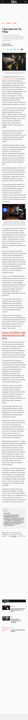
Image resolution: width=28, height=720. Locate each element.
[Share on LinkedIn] (11, 49)
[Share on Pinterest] (18, 49)
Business (12, 606)
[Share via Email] (22, 49)
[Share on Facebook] (7, 49)
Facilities (15, 23)
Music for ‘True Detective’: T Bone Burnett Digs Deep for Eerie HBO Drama (13, 335)
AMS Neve (8, 532)
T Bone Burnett (12, 536)
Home (3, 23)
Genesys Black (16, 532)
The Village (22, 536)
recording (5, 534)
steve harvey (13, 534)
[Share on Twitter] (4, 49)
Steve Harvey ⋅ (7, 44)
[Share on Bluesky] (15, 49)
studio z (4, 536)
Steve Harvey (7, 513)
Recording (9, 23)
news (12, 617)
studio (20, 534)
